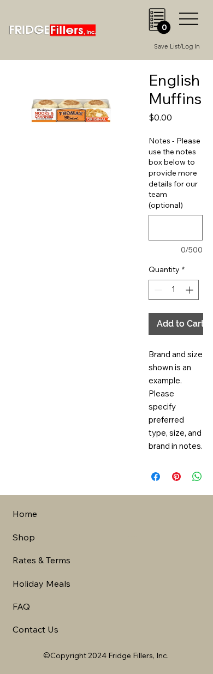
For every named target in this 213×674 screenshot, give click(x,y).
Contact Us (35, 629)
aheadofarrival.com (132, 536)
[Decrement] (157, 289)
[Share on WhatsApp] (197, 476)
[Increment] (190, 289)
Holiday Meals (41, 583)
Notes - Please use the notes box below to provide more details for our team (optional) (174, 173)
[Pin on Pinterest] (176, 476)
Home (25, 513)
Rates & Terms (41, 560)
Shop (24, 537)
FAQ (21, 606)
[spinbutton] (174, 289)
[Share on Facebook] (155, 476)
